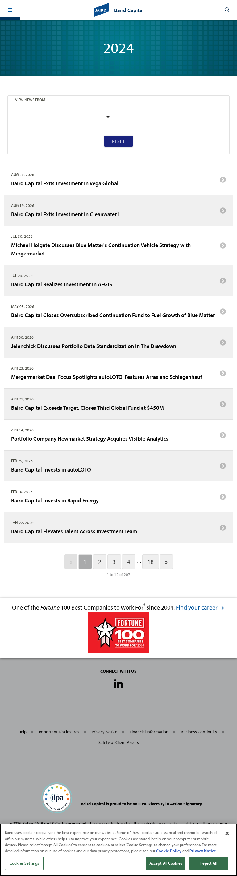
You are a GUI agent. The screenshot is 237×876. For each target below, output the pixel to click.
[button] (10, 10)
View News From (30, 99)
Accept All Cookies (165, 863)
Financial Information (149, 732)
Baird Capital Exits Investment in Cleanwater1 (65, 214)
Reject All (208, 863)
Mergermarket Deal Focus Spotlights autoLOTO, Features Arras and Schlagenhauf (106, 376)
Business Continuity (199, 732)
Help (22, 732)
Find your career (197, 607)
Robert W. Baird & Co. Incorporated (54, 823)
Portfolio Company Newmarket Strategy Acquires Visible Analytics (89, 438)
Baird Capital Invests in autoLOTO (51, 469)
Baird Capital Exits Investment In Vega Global (64, 183)
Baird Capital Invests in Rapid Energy (55, 500)
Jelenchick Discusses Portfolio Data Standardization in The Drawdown (93, 346)
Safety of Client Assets (118, 742)
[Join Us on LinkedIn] (118, 684)
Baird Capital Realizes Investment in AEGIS (61, 284)
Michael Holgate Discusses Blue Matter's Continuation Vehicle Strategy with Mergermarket (101, 249)
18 (151, 561)
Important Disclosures (59, 732)
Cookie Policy (168, 850)
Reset (118, 141)
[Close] (227, 833)
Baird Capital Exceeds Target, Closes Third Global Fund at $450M (87, 407)
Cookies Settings (24, 863)
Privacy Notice (104, 732)
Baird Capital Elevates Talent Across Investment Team (74, 531)
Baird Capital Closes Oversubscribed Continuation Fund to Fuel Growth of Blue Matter (113, 315)
